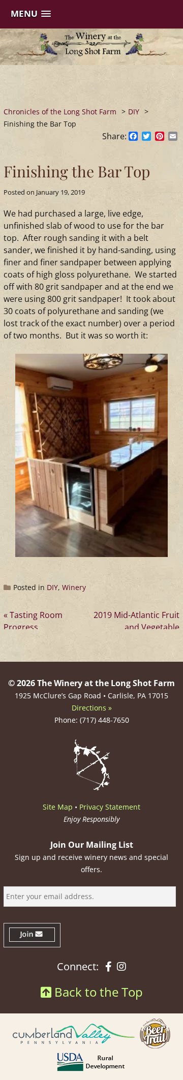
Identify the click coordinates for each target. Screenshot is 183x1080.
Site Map (58, 807)
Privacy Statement (109, 807)
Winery (74, 587)
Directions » (92, 708)
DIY (52, 587)
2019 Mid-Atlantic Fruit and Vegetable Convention (136, 627)
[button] (30, 14)
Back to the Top (97, 991)
